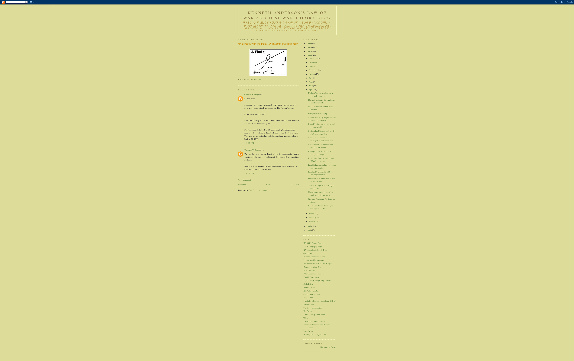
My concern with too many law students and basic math (268, 43)
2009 (309, 43)
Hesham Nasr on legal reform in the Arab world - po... (320, 94)
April (311, 89)
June (311, 81)
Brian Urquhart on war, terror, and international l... (321, 125)
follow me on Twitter (328, 347)
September (313, 70)
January (312, 221)
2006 (309, 55)
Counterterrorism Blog (312, 267)
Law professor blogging (317, 113)
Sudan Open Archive (311, 294)
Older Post (295, 184)
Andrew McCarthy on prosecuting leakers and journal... (322, 119)
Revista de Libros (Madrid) (314, 321)
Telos (305, 318)
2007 (309, 51)
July (311, 78)
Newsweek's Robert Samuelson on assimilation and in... (322, 146)
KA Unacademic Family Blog (315, 250)
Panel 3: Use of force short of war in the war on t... (321, 180)
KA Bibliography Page (312, 246)
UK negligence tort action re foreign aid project (319, 153)
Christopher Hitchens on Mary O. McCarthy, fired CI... (321, 132)
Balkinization (309, 287)
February (313, 217)
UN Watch (307, 311)
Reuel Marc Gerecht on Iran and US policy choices (321, 159)
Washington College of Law (314, 334)
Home (268, 184)
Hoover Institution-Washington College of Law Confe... (320, 207)
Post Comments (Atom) (258, 190)
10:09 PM (249, 143)
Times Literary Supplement (314, 314)
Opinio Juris (308, 253)
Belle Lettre (308, 284)
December (313, 58)
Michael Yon (308, 304)
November (313, 62)
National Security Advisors (314, 256)
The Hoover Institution (312, 307)
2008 (309, 47)
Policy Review (309, 270)
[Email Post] (261, 80)
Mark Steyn (308, 331)
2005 (309, 226)
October (312, 66)
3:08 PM (257, 80)
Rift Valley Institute (311, 290)
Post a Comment (244, 179)
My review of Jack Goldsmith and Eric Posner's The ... (321, 101)
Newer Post (242, 184)
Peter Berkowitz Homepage (314, 273)
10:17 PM (249, 173)
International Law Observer (314, 260)
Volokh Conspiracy (311, 277)
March (312, 213)
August (312, 74)
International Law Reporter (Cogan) (317, 263)
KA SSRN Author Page (312, 243)
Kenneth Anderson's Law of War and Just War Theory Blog (287, 15)
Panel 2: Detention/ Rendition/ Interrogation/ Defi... (320, 173)
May (311, 85)
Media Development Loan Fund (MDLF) (319, 301)
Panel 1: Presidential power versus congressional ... (322, 166)
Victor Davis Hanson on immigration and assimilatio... (321, 139)
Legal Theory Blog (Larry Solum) (316, 280)
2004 (309, 230)
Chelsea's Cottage (251, 94)
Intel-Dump (308, 297)
